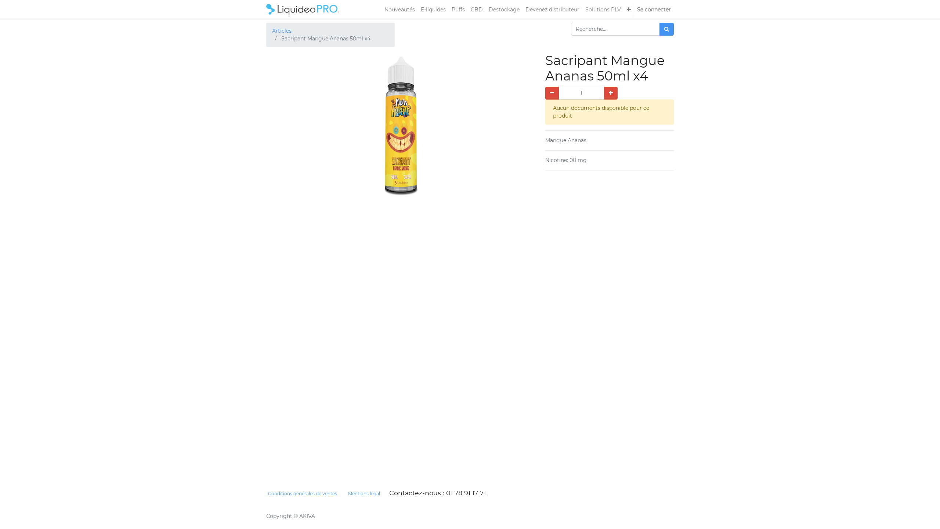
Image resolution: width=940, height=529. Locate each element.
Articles (282, 31)
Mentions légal (364, 493)
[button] (629, 10)
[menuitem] (400, 10)
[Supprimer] (552, 93)
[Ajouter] (611, 93)
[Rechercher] (666, 29)
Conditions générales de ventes (302, 493)
